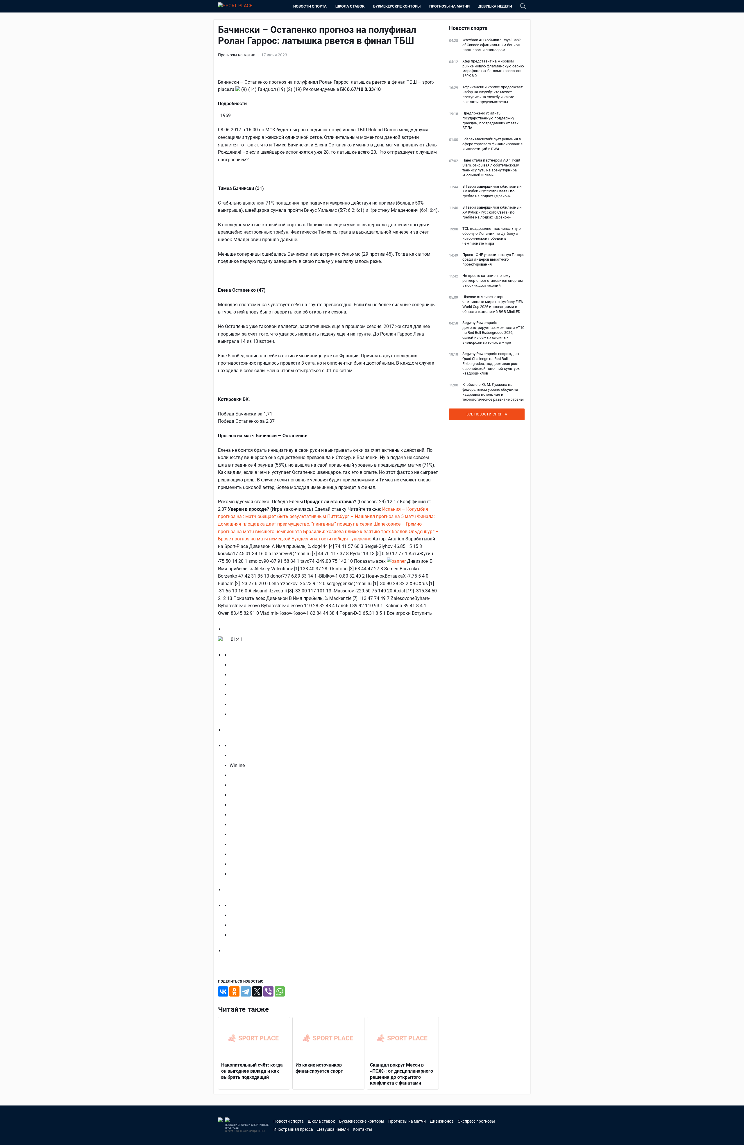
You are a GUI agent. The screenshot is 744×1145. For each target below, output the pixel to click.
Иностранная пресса (293, 1129)
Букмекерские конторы (397, 6)
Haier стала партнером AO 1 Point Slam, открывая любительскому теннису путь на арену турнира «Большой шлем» (491, 167)
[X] (257, 991)
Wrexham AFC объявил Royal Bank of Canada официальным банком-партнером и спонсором (492, 45)
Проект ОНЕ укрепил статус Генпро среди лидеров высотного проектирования (493, 259)
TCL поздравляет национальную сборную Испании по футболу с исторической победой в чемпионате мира (491, 236)
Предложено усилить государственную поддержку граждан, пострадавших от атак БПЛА (490, 120)
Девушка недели (495, 6)
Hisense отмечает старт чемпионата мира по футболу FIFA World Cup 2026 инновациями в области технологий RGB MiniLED (492, 304)
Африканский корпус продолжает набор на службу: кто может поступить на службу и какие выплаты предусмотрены (492, 94)
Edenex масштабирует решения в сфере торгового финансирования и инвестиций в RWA (492, 144)
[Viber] (268, 991)
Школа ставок (349, 6)
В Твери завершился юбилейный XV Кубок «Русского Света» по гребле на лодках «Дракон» (492, 191)
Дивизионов (442, 1121)
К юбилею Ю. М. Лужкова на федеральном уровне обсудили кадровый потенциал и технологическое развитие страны (493, 392)
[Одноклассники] (234, 991)
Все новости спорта (486, 414)
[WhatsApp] (280, 991)
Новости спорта (310, 6)
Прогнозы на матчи (449, 6)
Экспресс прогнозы (476, 1121)
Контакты (362, 1129)
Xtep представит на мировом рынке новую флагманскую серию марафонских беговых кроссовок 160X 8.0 (493, 68)
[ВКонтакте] (223, 991)
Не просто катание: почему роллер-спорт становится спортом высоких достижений (492, 280)
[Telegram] (246, 991)
